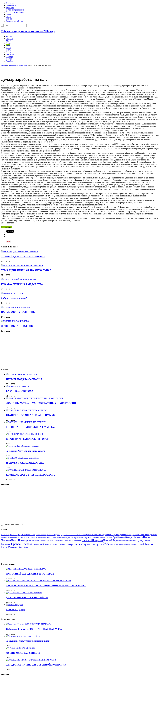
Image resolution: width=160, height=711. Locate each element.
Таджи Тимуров (58, 544)
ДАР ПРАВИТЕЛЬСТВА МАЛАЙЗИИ (27, 597)
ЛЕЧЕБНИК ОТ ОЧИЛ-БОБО (18, 326)
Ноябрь (9, 59)
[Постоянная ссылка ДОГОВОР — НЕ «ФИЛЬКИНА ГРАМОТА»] (26, 422)
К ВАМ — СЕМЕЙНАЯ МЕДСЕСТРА (22, 284)
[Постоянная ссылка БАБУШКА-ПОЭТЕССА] (18, 386)
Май (8, 45)
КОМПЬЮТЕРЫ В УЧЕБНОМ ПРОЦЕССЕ (30, 474)
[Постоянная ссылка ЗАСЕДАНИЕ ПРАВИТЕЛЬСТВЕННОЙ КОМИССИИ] (31, 660)
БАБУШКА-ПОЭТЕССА (19, 391)
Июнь (8, 47)
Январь (9, 36)
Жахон (21, 537)
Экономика (11, 5)
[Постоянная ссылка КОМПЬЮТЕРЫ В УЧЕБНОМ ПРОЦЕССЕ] (26, 470)
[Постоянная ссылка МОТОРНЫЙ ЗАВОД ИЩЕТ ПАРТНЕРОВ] (26, 569)
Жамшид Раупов (12, 537)
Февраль (9, 38)
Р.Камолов (37, 544)
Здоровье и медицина (15, 12)
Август (9, 52)
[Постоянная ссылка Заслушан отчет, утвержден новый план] (24, 636)
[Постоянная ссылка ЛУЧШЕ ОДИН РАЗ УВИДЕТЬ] (20, 648)
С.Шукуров (46, 544)
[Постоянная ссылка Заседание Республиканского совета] (22, 446)
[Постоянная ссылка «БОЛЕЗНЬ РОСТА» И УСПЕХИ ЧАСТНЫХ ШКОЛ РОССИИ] (34, 398)
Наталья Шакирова (92, 540)
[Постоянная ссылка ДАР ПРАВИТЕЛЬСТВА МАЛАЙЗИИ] (24, 593)
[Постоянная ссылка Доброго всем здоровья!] (12, 293)
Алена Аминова (41, 535)
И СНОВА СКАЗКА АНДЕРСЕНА (25, 462)
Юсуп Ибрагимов (9, 547)
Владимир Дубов (117, 535)
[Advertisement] (30, 70)
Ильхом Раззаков (41, 537)
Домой (4, 65)
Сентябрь (10, 54)
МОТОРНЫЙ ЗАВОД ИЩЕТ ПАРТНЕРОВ (30, 573)
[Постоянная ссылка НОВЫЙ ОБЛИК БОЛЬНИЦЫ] (15, 307)
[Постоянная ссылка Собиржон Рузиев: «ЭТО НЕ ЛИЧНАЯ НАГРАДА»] (29, 624)
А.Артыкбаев (5, 535)
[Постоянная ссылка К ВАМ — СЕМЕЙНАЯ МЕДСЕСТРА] (18, 279)
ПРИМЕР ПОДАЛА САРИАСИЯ (24, 379)
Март (8, 41)
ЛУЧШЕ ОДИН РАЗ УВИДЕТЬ (23, 653)
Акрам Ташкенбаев (26, 534)
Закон (8, 14)
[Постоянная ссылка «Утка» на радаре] (14, 605)
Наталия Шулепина (39, 540)
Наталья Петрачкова (55, 540)
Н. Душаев (101, 537)
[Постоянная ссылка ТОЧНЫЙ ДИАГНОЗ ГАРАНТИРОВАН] (19, 251)
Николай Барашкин (113, 540)
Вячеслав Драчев (130, 535)
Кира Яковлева (51, 537)
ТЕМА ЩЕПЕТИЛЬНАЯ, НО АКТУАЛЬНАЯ (26, 270)
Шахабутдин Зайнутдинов (128, 544)
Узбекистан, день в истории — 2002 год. (28, 31)
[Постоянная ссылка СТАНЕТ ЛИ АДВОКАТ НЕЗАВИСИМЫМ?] (26, 410)
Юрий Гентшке (146, 544)
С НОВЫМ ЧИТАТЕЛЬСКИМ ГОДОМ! (28, 439)
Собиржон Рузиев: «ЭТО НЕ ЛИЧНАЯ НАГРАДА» (34, 629)
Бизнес (9, 19)
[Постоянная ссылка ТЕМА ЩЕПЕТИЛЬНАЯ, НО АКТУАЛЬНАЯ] (22, 265)
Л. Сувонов (60, 537)
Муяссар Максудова (88, 537)
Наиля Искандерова (21, 540)
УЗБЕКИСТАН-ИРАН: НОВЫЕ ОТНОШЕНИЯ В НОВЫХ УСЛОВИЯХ (46, 585)
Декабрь (9, 61)
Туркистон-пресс (92, 544)
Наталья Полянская (72, 540)
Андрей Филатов (66, 535)
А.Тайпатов (13, 535)
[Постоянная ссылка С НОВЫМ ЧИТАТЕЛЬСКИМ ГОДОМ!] (24, 434)
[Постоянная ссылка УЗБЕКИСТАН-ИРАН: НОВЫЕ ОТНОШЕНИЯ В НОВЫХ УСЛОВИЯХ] (38, 581)
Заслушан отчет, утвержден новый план (28, 641)
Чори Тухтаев (114, 544)
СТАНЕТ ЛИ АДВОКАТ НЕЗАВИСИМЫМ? (30, 415)
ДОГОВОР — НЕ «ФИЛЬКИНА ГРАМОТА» (30, 427)
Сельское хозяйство (14, 21)
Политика (10, 3)
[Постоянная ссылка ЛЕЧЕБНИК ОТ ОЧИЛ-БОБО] (15, 321)
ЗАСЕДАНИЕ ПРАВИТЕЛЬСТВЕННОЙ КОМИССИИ (36, 664)
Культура (10, 7)
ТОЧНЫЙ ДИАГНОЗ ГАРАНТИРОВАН (23, 256)
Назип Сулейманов (115, 537)
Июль (8, 50)
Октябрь (9, 56)
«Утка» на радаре (15, 609)
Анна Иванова (77, 535)
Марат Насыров (71, 537)
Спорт (8, 16)
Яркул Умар (23, 547)
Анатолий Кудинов (53, 535)
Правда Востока (21, 544)
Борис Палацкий (90, 535)
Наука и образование (15, 10)
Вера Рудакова (103, 535)
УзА (106, 544)
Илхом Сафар (29, 537)
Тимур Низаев (73, 544)
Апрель (9, 43)
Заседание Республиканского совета (25, 451)
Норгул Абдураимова (129, 540)
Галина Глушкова (143, 535)
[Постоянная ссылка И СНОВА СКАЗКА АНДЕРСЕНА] (22, 458)
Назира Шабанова (134, 537)
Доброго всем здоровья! (14, 298)
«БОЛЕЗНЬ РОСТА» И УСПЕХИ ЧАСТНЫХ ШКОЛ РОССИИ (41, 403)
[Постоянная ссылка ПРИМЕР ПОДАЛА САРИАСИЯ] (21, 374)
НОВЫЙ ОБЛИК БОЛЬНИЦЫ (18, 312)
